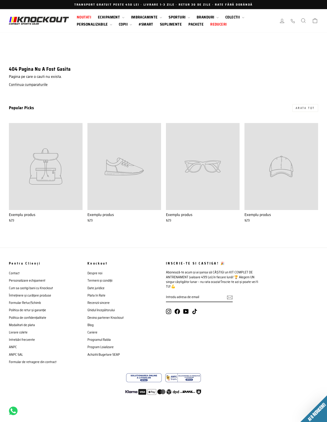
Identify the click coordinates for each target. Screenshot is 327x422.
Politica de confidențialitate (27, 317)
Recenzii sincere (98, 302)
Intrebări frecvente (22, 339)
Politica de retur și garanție (27, 310)
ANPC (13, 347)
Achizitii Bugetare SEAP (103, 354)
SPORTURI (178, 17)
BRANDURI (206, 17)
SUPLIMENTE (171, 24)
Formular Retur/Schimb (25, 302)
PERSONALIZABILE (93, 24)
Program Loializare (100, 347)
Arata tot (305, 108)
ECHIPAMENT (109, 17)
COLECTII (233, 17)
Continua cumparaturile (28, 84)
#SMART (146, 24)
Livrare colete (18, 332)
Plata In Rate (96, 295)
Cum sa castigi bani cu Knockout (31, 288)
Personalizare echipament (27, 280)
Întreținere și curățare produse (30, 295)
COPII (124, 24)
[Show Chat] (14, 411)
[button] (313, 408)
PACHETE (196, 24)
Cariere (92, 332)
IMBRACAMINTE (145, 17)
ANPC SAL (16, 354)
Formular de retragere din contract (33, 362)
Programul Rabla (99, 339)
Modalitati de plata (22, 325)
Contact (14, 273)
